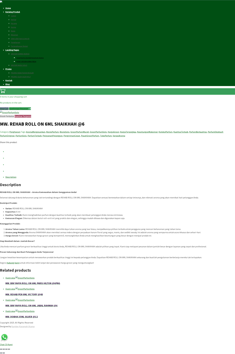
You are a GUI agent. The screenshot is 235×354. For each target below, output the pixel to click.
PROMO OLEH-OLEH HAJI (20, 76)
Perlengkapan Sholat (19, 46)
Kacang (14, 23)
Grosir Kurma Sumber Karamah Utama (30, 58)
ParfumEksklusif (215, 132)
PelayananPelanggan (53, 135)
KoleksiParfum (165, 132)
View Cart (4, 108)
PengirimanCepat (72, 135)
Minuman (14, 35)
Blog (7, 84)
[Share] (6, 349)
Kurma (13, 27)
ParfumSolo (21, 135)
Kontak (8, 80)
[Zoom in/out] (1, 349)
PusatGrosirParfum (90, 135)
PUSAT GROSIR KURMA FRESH (26, 61)
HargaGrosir (113, 132)
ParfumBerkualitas (198, 132)
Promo (8, 69)
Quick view (10, 278)
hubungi (10, 262)
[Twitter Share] (8, 158)
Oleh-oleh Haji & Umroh (20, 38)
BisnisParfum (52, 132)
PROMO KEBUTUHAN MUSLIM (22, 73)
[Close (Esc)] (9, 349)
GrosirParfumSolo (98, 132)
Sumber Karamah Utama (23, 326)
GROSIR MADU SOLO (19, 65)
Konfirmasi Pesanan (18, 108)
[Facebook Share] (8, 151)
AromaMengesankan (35, 132)
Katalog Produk (12, 12)
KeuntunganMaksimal (147, 132)
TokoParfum (106, 135)
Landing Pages (12, 50)
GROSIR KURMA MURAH (20, 54)
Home (8, 8)
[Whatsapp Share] (8, 171)
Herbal (13, 19)
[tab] (120, 177)
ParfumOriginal (7, 135)
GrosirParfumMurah (79, 132)
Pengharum (15, 42)
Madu (13, 31)
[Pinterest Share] (8, 164)
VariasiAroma (119, 135)
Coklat (13, 16)
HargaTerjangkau (128, 132)
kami (17, 262)
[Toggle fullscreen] (4, 349)
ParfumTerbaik (35, 135)
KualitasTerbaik (180, 132)
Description (10, 177)
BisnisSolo (64, 132)
